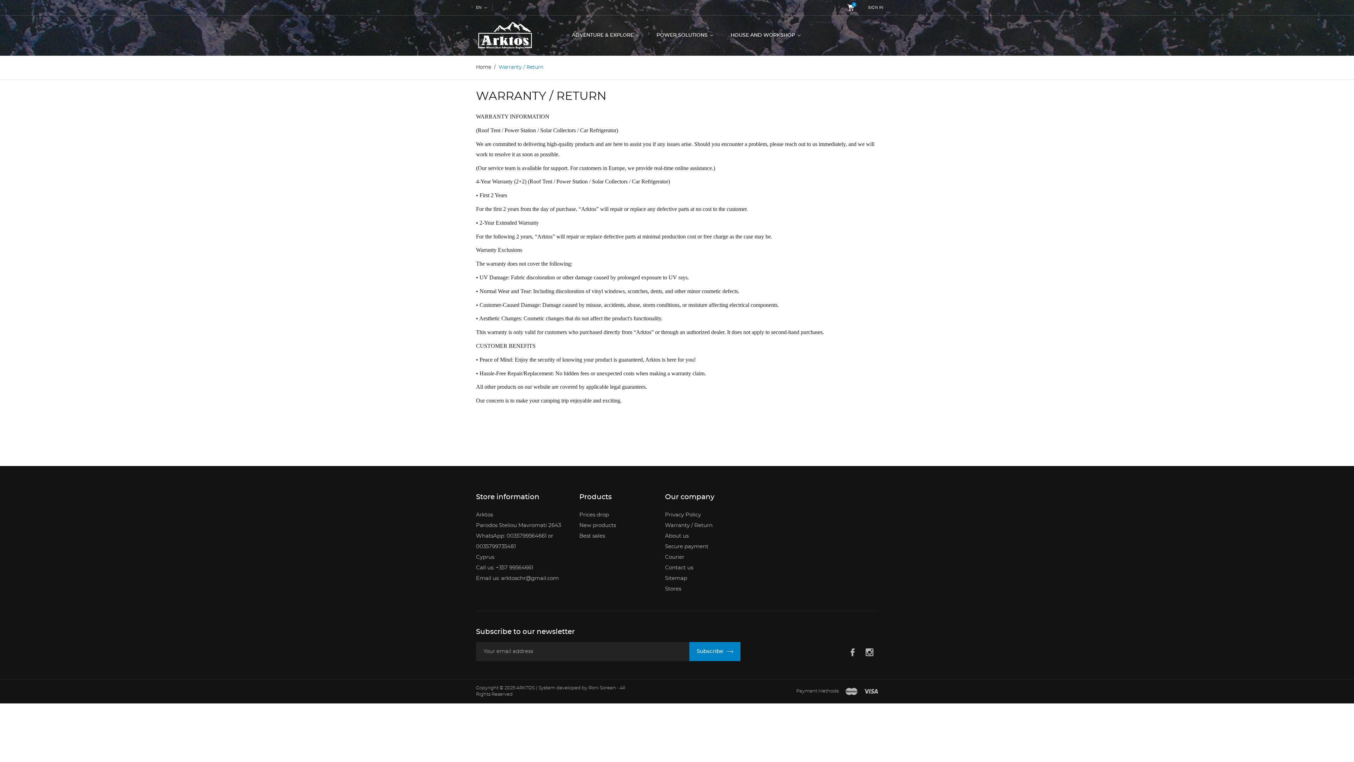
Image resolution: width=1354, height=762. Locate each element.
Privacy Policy (683, 515)
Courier (674, 557)
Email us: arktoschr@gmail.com (517, 578)
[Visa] (871, 691)
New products (597, 525)
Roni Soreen (602, 688)
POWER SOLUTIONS (683, 35)
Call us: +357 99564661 (504, 567)
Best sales (592, 536)
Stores (673, 589)
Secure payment (686, 546)
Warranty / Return (689, 525)
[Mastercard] (851, 691)
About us (677, 536)
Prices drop (594, 515)
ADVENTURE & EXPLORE (603, 35)
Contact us (679, 567)
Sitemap (676, 578)
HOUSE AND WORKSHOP (764, 35)
